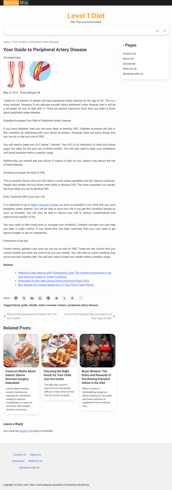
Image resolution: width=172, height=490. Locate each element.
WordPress (83, 484)
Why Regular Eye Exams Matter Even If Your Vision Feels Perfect (56, 284)
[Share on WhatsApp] (40, 298)
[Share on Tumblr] (64, 298)
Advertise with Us (133, 73)
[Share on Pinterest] (48, 298)
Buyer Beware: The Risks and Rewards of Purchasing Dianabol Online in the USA (96, 377)
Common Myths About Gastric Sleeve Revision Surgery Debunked (20, 377)
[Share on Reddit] (56, 298)
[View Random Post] (157, 30)
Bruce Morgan (28, 92)
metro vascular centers (52, 305)
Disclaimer (129, 63)
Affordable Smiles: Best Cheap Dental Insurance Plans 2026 (53, 280)
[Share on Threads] (72, 298)
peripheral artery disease (83, 305)
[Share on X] (24, 298)
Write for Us (130, 68)
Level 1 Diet (86, 15)
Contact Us (129, 53)
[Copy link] (80, 298)
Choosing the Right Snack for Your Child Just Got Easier (57, 375)
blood (16, 305)
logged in (24, 431)
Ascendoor (57, 484)
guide (24, 305)
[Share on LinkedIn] (32, 298)
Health (33, 305)
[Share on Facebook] (16, 298)
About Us (128, 58)
